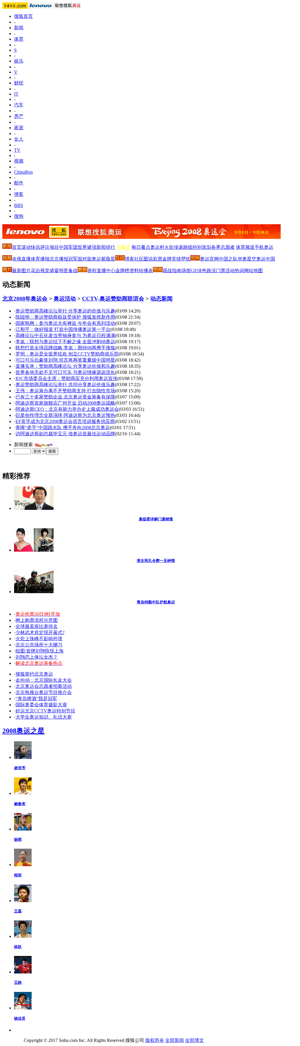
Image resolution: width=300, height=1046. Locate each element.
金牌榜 (122, 270)
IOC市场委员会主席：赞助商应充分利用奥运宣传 (66, 378)
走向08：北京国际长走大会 (44, 680)
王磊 (18, 911)
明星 (63, 270)
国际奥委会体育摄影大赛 (41, 704)
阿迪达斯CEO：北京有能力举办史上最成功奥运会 (67, 409)
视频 (18, 160)
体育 (18, 39)
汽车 (18, 104)
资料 (134, 270)
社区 (139, 258)
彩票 (157, 258)
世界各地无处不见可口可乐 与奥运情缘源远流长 (65, 372)
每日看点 (141, 247)
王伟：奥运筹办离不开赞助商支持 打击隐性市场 (65, 390)
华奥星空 (247, 258)
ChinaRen (23, 172)
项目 (54, 247)
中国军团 (68, 247)
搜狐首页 (23, 16)
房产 (18, 116)
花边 (35, 270)
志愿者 (228, 247)
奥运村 (157, 247)
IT (16, 94)
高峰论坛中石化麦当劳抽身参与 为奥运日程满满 (65, 335)
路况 (211, 270)
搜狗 (18, 216)
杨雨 (18, 839)
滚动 (26, 247)
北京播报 (59, 258)
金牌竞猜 (171, 258)
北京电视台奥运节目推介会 (44, 692)
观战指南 (172, 270)
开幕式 (123, 247)
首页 (16, 247)
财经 (18, 82)
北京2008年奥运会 (24, 299)
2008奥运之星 (23, 731)
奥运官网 (209, 258)
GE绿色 (199, 270)
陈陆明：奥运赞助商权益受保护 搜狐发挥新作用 (65, 317)
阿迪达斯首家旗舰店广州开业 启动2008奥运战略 (65, 403)
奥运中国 (265, 258)
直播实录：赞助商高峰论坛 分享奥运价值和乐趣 (65, 366)
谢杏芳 (19, 768)
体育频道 (245, 247)
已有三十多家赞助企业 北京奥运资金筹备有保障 (65, 396)
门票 (220, 270)
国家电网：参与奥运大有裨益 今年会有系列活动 (65, 323)
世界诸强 (87, 247)
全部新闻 (174, 1040)
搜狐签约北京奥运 (34, 674)
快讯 (35, 247)
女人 (18, 139)
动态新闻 (161, 299)
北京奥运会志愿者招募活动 (44, 686)
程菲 (18, 875)
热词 (239, 270)
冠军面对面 (80, 258)
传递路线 (183, 247)
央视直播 (21, 258)
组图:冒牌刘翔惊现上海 (40, 650)
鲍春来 (19, 804)
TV (17, 150)
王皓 (18, 982)
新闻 (18, 27)
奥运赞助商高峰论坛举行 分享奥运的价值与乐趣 (65, 310)
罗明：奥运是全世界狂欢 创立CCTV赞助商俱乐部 (67, 353)
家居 (18, 127)
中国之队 (228, 258)
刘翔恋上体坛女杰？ (37, 657)
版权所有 (154, 1040)
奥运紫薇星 (103, 258)
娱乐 (18, 60)
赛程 (92, 270)
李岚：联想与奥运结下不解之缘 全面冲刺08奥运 (65, 341)
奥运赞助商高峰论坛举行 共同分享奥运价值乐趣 (65, 384)
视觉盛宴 (49, 270)
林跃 (18, 947)
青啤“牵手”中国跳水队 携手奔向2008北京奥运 (63, 427)
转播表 (146, 270)
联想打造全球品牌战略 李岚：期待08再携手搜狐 (65, 347)
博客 (18, 194)
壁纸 (185, 258)
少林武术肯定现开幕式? (40, 632)
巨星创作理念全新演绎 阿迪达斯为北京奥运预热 (65, 415)
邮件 (18, 182)
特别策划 (201, 247)
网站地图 (253, 270)
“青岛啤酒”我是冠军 (36, 698)
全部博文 (194, 1040)
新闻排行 (105, 247)
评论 (45, 247)
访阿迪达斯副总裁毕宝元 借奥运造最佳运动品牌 (65, 433)
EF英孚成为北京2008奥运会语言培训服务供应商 (65, 421)
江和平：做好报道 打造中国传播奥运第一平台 (63, 329)
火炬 (169, 247)
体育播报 (40, 258)
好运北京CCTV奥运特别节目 (45, 710)
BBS (18, 205)
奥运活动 (65, 299)
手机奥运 (264, 247)
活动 (230, 270)
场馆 (186, 270)
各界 (216, 247)
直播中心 (106, 270)
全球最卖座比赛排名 (37, 626)
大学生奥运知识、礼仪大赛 (44, 716)
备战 (73, 270)
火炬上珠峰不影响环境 (39, 638)
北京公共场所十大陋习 (39, 644)
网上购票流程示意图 (37, 620)
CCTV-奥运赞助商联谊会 (113, 299)
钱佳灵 (19, 1018)
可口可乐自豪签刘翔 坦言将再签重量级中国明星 (65, 360)
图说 (148, 258)
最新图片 (21, 270)
